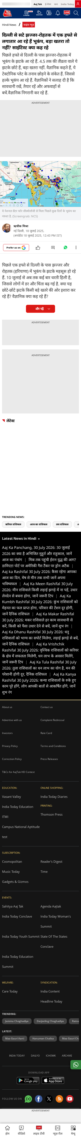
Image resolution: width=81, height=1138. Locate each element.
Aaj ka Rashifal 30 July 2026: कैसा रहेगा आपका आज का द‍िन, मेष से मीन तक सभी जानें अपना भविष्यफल (39, 577)
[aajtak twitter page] (49, 1099)
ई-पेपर (48, 4)
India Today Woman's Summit (55, 921)
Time (44, 871)
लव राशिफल (62, 524)
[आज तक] (7, 13)
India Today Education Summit (17, 961)
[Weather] (39, 14)
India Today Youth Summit (20, 936)
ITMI (5, 817)
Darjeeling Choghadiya (50, 1021)
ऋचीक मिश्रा (21, 226)
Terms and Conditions (53, 746)
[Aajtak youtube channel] (70, 1099)
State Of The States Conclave (53, 941)
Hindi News (9, 25)
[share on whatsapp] (75, 1064)
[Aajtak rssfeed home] (59, 1099)
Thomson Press (51, 814)
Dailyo (35, 1055)
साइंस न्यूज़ (28, 24)
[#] (65, 248)
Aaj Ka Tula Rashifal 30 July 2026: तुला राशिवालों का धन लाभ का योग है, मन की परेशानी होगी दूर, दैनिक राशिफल (39, 668)
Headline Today (51, 1001)
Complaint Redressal (52, 720)
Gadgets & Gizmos (15, 881)
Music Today (11, 871)
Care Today (10, 991)
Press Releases (49, 759)
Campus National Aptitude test (21, 832)
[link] (77, 3)
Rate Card (46, 733)
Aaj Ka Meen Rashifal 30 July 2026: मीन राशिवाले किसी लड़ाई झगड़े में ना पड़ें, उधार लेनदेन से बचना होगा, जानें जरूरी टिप (39, 589)
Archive (67, 1055)
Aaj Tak (38, 4)
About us (7, 707)
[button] (73, 1131)
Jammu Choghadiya (16, 1021)
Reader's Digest (51, 861)
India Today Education (17, 807)
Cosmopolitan (12, 861)
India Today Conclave (17, 916)
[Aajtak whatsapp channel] (28, 1099)
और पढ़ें (40, 308)
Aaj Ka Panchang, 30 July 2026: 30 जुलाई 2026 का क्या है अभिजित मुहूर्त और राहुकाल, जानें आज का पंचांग (37, 553)
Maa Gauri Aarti (14, 1038)
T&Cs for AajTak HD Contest (18, 772)
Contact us (46, 707)
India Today (67, 4)
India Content (50, 991)
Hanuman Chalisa (43, 1038)
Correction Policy (12, 759)
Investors (7, 733)
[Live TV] (67, 14)
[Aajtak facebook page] (38, 1099)
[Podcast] (49, 12)
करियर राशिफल (13, 524)
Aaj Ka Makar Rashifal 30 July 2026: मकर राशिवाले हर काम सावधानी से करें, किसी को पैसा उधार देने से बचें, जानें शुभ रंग (38, 619)
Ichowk (51, 1055)
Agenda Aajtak (50, 906)
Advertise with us (12, 720)
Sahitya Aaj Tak (12, 906)
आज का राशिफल (38, 524)
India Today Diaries (54, 796)
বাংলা (56, 4)
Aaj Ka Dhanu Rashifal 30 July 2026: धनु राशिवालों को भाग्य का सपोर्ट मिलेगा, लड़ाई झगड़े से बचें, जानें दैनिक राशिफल (40, 637)
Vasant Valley (11, 796)
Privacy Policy (10, 746)
